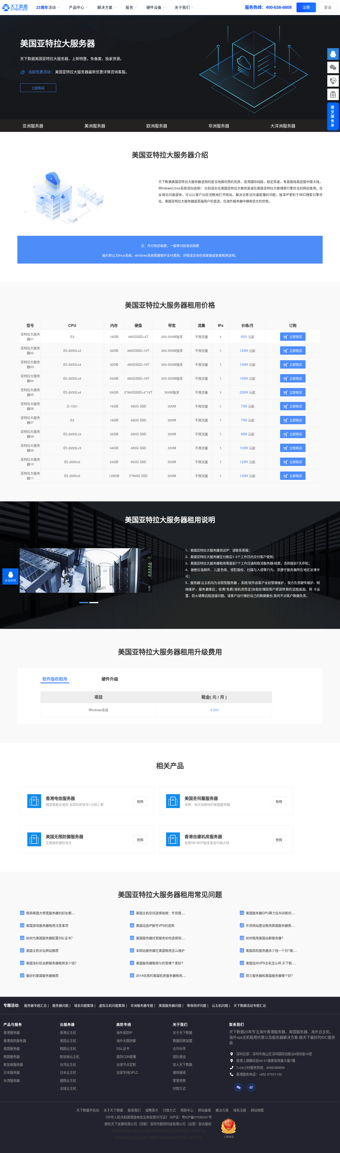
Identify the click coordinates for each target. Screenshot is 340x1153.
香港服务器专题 (36, 1005)
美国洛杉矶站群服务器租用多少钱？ (52, 963)
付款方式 (179, 1088)
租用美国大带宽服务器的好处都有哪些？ (55, 913)
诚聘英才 (151, 1110)
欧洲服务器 (156, 126)
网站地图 (257, 1110)
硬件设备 (154, 7)
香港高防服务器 (14, 1040)
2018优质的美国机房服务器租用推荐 (162, 975)
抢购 (140, 801)
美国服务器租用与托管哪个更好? (159, 963)
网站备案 (204, 1110)
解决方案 (105, 7)
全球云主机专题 (246, 1005)
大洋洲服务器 (282, 126)
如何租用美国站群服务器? (264, 938)
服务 (129, 7)
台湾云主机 (68, 1064)
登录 (327, 7)
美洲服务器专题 (184, 1005)
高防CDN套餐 (126, 1056)
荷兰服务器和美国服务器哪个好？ (270, 975)
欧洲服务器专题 (155, 1005)
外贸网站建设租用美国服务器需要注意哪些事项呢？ (283, 925)
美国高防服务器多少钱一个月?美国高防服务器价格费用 (285, 950)
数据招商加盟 (182, 1040)
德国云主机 (68, 1080)
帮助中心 (186, 1110)
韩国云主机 (68, 1048)
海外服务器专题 (64, 1005)
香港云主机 (68, 1032)
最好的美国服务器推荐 (42, 975)
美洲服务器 (94, 126)
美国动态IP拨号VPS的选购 (155, 925)
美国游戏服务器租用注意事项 (47, 925)
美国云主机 (68, 1040)
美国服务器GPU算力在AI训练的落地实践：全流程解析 (285, 913)
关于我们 (182, 7)
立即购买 (38, 88)
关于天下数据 (182, 1032)
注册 (306, 7)
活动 (46, 7)
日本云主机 (68, 1072)
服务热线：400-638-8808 (268, 7)
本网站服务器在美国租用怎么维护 (160, 950)
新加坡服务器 (13, 1064)
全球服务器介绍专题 (215, 1005)
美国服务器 (11, 1048)
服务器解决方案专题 (96, 1005)
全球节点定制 (126, 1064)
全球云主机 (68, 1088)
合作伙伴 (179, 1048)
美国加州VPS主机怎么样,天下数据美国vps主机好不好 (284, 963)
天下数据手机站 (87, 1110)
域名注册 (239, 1110)
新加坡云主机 (69, 1056)
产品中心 (76, 7)
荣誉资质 (179, 1080)
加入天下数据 (182, 1064)
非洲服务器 (218, 126)
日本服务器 (11, 1072)
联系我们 (134, 1110)
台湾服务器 (11, 1080)
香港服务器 (11, 1032)
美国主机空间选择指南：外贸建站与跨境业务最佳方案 (175, 913)
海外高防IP (124, 1032)
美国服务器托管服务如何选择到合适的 (163, 938)
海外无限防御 (126, 1040)
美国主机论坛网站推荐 (42, 950)
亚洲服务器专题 (127, 1005)
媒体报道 (179, 1072)
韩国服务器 (11, 1056)
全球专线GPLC (127, 1072)
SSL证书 (122, 1048)
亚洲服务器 (32, 126)
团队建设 (179, 1056)
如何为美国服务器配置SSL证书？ (50, 938)
